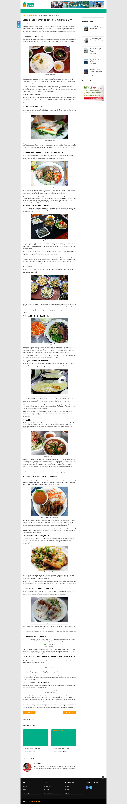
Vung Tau (67, 793)
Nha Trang (67, 789)
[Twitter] (90, 787)
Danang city (67, 786)
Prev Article (29, 712)
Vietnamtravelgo (35, 801)
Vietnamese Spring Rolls (60, 751)
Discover (30, 11)
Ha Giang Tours (47, 786)
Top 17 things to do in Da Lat (96, 60)
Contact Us (25, 789)
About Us (25, 786)
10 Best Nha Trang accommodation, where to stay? (95, 28)
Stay (59, 11)
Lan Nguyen (27, 23)
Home (24, 11)
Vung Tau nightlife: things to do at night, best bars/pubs (96, 71)
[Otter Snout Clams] (35, 737)
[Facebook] (87, 787)
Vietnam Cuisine (31, 15)
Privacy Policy (26, 793)
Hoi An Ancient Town (48, 793)
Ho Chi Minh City (31, 719)
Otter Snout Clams (30, 751)
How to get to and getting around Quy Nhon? (96, 49)
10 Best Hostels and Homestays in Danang (96, 39)
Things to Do (40, 11)
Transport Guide (51, 11)
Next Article (69, 712)
